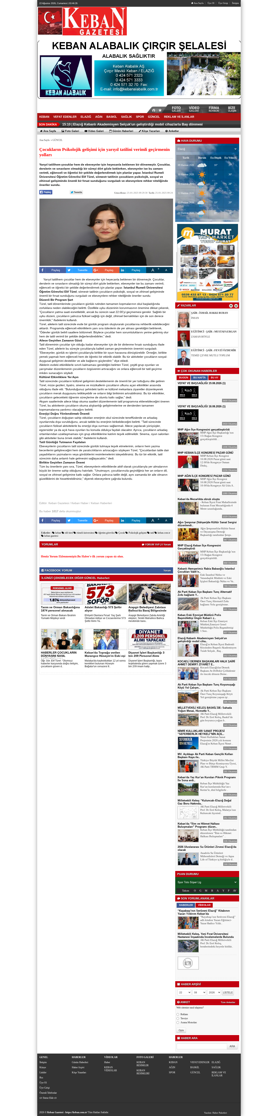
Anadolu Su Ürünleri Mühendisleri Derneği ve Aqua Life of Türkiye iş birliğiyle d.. (217, 856)
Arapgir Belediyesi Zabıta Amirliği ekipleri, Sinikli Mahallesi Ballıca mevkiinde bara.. (146, 618)
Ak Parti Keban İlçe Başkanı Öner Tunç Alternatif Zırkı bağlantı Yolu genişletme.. (215, 601)
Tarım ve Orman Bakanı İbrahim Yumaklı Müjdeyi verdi (58, 617)
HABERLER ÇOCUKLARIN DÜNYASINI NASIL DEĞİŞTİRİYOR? (59, 656)
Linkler (42, 1072)
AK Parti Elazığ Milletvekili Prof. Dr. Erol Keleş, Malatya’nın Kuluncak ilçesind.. (218, 810)
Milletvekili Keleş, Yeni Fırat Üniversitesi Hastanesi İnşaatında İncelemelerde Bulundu (206, 935)
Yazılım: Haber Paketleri (215, 1113)
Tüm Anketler (228, 1002)
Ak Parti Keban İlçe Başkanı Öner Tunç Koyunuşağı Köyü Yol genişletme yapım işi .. (216, 694)
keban (58, 532)
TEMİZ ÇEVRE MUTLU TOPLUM (210, 336)
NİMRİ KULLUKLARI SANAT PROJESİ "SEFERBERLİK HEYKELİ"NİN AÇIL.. (201, 732)
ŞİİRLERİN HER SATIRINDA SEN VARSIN (215, 355)
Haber (107, 1062)
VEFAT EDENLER (199, 1062)
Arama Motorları (189, 1022)
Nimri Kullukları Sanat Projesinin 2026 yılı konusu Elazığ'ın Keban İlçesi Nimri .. (216, 740)
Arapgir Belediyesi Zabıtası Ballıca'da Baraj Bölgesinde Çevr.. (147, 610)
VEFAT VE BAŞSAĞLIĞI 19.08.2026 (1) (201, 383)
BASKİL (194, 1067)
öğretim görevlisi (106, 532)
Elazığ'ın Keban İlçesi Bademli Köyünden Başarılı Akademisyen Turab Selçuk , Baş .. (218, 647)
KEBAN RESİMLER (143, 1064)
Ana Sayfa (198, 3)
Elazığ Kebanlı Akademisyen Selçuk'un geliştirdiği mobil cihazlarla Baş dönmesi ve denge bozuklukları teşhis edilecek (132, 126)
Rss (41, 1077)
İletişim (235, 3)
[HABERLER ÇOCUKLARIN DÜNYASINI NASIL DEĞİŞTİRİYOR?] (63, 639)
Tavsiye (184, 1018)
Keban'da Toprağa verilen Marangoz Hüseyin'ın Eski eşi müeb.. (105, 656)
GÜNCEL (57, 140)
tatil (152, 532)
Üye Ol (211, 3)
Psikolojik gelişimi (137, 532)
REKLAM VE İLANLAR (219, 1074)
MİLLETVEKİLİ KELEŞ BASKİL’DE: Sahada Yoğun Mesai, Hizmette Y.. (205, 709)
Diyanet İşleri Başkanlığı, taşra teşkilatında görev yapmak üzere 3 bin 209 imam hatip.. (147, 663)
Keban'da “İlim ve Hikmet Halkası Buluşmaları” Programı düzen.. (199, 825)
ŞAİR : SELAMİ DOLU (204, 350)
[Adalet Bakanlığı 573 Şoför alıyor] (107, 593)
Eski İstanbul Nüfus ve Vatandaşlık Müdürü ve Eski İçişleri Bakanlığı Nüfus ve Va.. (217, 578)
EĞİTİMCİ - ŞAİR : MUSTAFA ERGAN (213, 312)
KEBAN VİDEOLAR (110, 1069)
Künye (42, 1067)
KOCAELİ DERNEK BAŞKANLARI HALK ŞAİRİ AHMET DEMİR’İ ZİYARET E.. (206, 663)
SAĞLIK (216, 1067)
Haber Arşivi (78, 1067)
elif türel (68, 532)
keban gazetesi (51, 535)
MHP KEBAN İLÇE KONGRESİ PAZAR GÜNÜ (205, 452)
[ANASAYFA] (82, 21)
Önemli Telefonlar (48, 1092)
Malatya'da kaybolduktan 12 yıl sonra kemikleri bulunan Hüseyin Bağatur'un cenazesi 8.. (105, 663)
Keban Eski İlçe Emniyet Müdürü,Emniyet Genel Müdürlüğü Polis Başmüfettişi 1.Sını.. (216, 626)
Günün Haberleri (80, 1062)
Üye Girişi (223, 3)
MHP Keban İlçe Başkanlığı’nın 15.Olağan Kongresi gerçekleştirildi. (217, 555)
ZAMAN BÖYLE (200, 317)
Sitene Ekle (48, 1097)
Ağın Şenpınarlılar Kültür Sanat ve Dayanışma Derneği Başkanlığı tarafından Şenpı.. (217, 531)
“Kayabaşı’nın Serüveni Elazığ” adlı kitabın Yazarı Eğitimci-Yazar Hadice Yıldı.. (217, 920)
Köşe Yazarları (79, 1072)
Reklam (184, 1014)
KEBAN (173, 1062)
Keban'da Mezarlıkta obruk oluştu (199, 499)
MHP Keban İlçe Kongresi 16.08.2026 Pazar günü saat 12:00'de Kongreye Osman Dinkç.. (215, 460)
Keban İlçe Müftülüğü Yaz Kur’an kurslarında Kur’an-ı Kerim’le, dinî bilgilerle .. (215, 786)
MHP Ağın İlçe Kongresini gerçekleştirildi (204, 429)
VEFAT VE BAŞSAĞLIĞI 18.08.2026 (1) (201, 406)
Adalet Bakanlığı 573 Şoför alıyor (103, 609)
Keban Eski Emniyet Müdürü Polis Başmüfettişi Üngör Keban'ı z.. (199, 617)
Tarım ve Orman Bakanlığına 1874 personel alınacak (60, 609)
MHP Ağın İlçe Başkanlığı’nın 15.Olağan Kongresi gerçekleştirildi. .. (217, 436)
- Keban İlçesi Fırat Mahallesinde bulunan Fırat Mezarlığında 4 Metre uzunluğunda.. (218, 505)
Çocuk (121, 532)
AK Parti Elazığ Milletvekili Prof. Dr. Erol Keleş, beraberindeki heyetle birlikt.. (216, 943)
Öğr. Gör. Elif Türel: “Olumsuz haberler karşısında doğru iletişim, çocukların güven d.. (59, 663)
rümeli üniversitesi (85, 532)
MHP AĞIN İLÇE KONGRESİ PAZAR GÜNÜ (204, 475)
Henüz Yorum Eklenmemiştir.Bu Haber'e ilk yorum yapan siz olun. (82, 556)
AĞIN (172, 1067)
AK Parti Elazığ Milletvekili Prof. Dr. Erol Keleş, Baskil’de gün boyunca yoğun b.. (216, 717)
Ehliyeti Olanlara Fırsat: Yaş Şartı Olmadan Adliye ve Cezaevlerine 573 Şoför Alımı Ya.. (105, 618)
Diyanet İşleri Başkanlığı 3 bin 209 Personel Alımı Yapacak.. (146, 656)
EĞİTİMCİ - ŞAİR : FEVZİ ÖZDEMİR (213, 331)
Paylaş (55, 270)
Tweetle (83, 270)
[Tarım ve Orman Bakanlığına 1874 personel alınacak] (63, 593)
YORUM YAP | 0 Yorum (157, 544)
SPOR (172, 1072)
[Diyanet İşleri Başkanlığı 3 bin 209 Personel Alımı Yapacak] (150, 639)
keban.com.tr (163, 532)
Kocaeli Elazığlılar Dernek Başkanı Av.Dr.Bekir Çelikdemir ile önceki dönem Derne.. (217, 671)
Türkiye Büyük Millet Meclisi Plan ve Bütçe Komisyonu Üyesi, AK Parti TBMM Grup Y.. (218, 763)
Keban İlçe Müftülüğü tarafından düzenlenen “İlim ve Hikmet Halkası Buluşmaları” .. (218, 833)
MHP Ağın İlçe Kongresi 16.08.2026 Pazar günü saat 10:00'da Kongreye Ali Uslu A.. (217, 482)
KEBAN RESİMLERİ (143, 1072)
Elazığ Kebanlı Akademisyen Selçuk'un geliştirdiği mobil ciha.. (202, 640)
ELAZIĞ (216, 1062)
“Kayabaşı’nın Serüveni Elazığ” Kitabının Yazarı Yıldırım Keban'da (204, 912)
